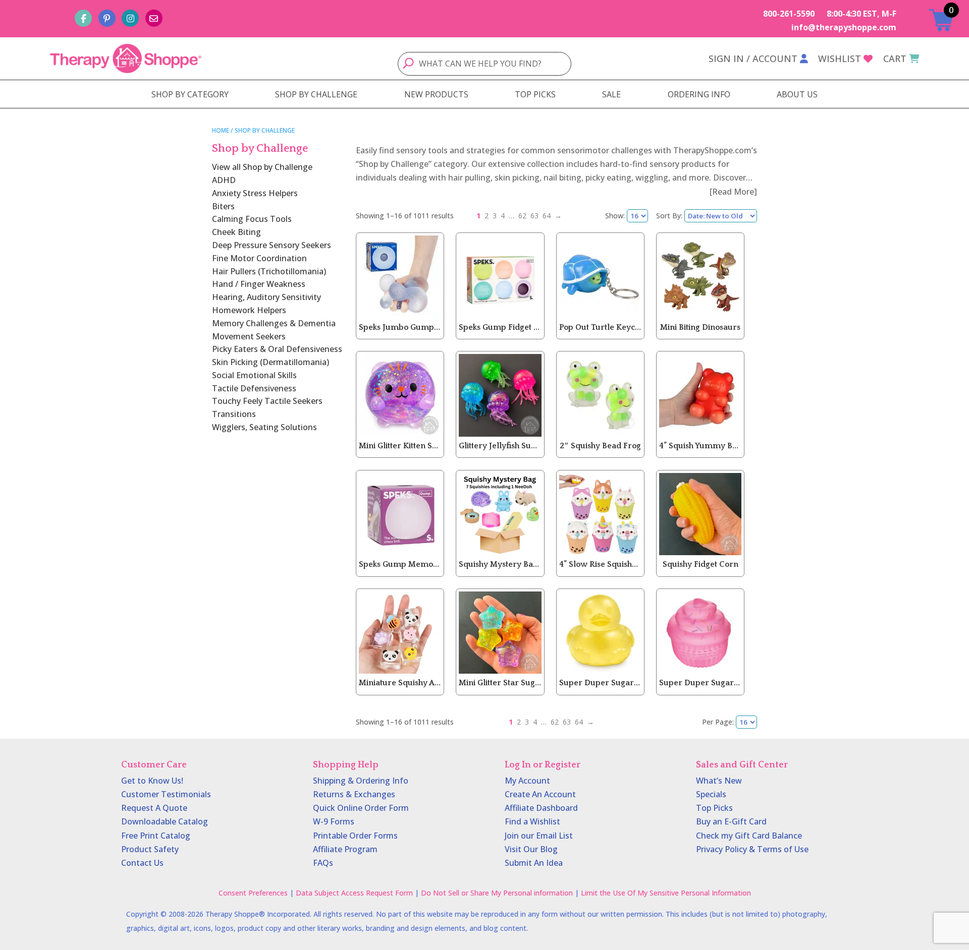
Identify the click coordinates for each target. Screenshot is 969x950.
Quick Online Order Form (361, 807)
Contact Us (142, 862)
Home (220, 130)
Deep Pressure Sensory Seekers (271, 245)
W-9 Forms (333, 821)
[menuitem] (190, 94)
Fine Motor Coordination (259, 258)
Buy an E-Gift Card (731, 821)
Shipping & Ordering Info (360, 780)
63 (534, 215)
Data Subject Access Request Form (354, 893)
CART (894, 58)
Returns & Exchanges (354, 794)
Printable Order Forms (355, 835)
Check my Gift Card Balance (749, 835)
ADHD (224, 180)
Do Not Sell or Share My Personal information (497, 893)
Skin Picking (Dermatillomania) (270, 362)
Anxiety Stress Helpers (255, 193)
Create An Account (540, 794)
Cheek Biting (236, 232)
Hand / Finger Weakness (258, 283)
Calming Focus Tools (252, 218)
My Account (527, 780)
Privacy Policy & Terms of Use (752, 849)
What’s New (719, 780)
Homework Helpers (249, 310)
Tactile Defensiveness (254, 388)
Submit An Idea (534, 862)
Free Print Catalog (155, 835)
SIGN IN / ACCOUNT (753, 58)
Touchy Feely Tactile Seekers (267, 400)
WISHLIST (839, 58)
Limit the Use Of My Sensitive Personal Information (666, 893)
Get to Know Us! (152, 780)
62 (522, 215)
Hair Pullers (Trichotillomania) (269, 271)
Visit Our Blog (531, 849)
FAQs (323, 862)
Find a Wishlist (532, 821)
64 (547, 215)
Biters (223, 206)
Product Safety (150, 849)
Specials (711, 794)
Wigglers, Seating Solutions (264, 427)
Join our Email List (539, 835)
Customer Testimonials (166, 794)
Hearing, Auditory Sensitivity (266, 297)
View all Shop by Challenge (262, 166)
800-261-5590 (789, 13)
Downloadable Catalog (164, 821)
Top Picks (714, 807)
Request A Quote (154, 807)
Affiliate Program (345, 849)
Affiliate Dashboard (541, 807)
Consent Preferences (253, 893)
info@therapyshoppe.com (843, 27)
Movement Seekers (249, 336)
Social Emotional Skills (254, 375)
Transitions (234, 414)
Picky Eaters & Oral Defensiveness (277, 348)
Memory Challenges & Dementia (274, 323)
